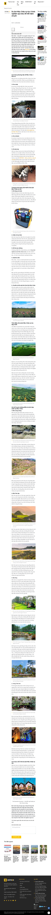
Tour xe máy (18, 3)
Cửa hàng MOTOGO (24, 889)
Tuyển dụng (22, 887)
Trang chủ (6, 8)
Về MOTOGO (28, 1)
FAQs (21, 885)
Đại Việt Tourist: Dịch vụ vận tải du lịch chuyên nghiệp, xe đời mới (7, 858)
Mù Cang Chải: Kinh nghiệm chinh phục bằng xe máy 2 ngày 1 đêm (25, 858)
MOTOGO (5, 3)
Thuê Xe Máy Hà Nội (39, 881)
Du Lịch (10, 8)
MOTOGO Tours (23, 897)
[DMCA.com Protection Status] (45, 906)
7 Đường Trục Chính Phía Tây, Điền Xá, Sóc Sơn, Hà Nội (40, 890)
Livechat (49, 908)
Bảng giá (22, 2)
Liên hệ (35, 2)
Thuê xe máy (11, 1)
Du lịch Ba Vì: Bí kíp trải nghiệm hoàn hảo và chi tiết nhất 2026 (43, 858)
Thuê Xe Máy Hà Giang (40, 893)
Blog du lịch (40, 1)
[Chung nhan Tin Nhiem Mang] (36, 906)
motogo (7, 11)
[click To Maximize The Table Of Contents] (13, 29)
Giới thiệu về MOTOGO (25, 881)
